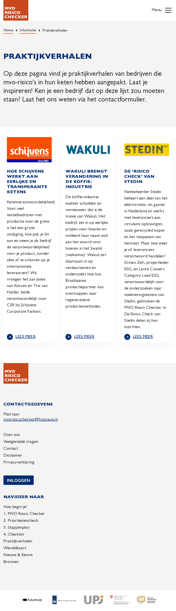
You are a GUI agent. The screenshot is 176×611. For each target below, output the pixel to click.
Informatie (28, 31)
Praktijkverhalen (17, 541)
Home (8, 31)
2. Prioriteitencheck (20, 521)
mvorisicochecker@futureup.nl (30, 420)
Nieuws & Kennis (18, 555)
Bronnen (10, 562)
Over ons (11, 435)
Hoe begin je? (15, 507)
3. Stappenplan (16, 528)
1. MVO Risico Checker (24, 514)
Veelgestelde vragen (20, 442)
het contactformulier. (116, 100)
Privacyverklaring (18, 462)
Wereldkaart (14, 548)
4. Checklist (13, 535)
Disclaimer (12, 456)
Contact (10, 449)
